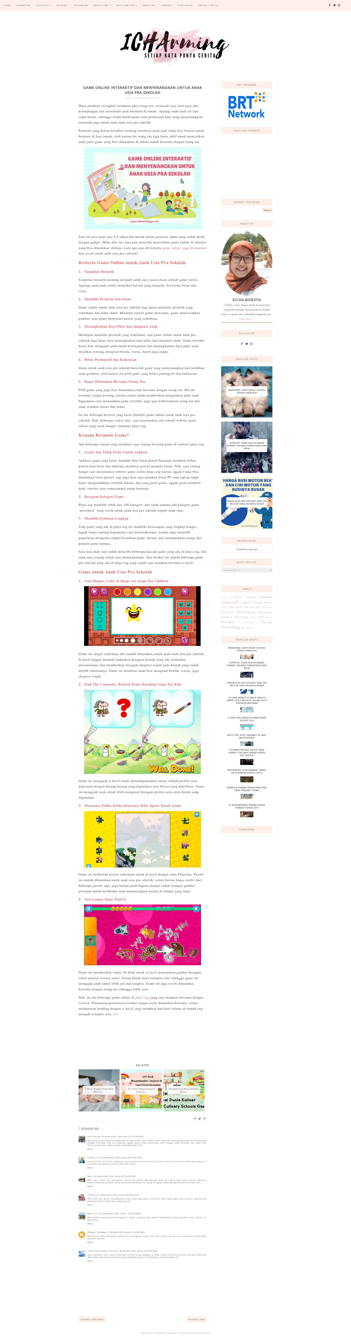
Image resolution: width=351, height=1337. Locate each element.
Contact (166, 5)
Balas (90, 1149)
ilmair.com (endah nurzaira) (102, 1251)
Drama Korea (262, 602)
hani (89, 1176)
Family (224, 607)
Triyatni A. (92, 1157)
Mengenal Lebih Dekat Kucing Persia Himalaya (246, 391)
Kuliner (226, 617)
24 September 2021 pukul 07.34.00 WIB (114, 1176)
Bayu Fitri (92, 1213)
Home (7, 5)
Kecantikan (227, 612)
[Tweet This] (200, 1119)
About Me (149, 5)
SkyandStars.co (200, 1333)
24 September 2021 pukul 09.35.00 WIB (118, 1195)
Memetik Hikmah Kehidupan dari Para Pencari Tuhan (247, 789)
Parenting (23, 5)
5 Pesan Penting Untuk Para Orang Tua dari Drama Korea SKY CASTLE (247, 752)
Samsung (248, 622)
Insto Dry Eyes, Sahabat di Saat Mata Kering (247, 736)
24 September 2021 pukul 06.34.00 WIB (120, 1157)
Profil (260, 617)
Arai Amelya (94, 1136)
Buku (238, 597)
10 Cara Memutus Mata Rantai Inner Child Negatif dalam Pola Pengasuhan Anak (247, 700)
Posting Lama (196, 1319)
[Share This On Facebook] (195, 1119)
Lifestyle (42, 5)
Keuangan (81, 5)
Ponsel (253, 617)
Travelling (101, 5)
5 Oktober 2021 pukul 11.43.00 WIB (126, 1232)
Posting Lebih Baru (92, 1319)
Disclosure (185, 5)
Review (62, 5)
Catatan (250, 597)
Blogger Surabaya (97, 1232)
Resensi (269, 617)
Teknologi (266, 622)
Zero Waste (246, 627)
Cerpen (245, 602)
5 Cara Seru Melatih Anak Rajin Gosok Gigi (247, 719)
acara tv (226, 597)
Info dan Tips (125, 5)
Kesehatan (246, 612)
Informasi (267, 607)
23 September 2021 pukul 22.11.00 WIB (122, 1136)
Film (231, 607)
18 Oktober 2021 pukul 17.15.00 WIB (138, 1251)
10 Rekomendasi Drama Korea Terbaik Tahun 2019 (247, 806)
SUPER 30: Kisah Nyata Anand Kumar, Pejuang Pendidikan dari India (247, 445)
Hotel (239, 607)
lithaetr (91, 1195)
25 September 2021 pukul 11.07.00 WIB (120, 1213)
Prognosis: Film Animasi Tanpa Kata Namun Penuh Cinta (247, 771)
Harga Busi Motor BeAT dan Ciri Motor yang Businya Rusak (247, 502)
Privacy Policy (208, 5)
